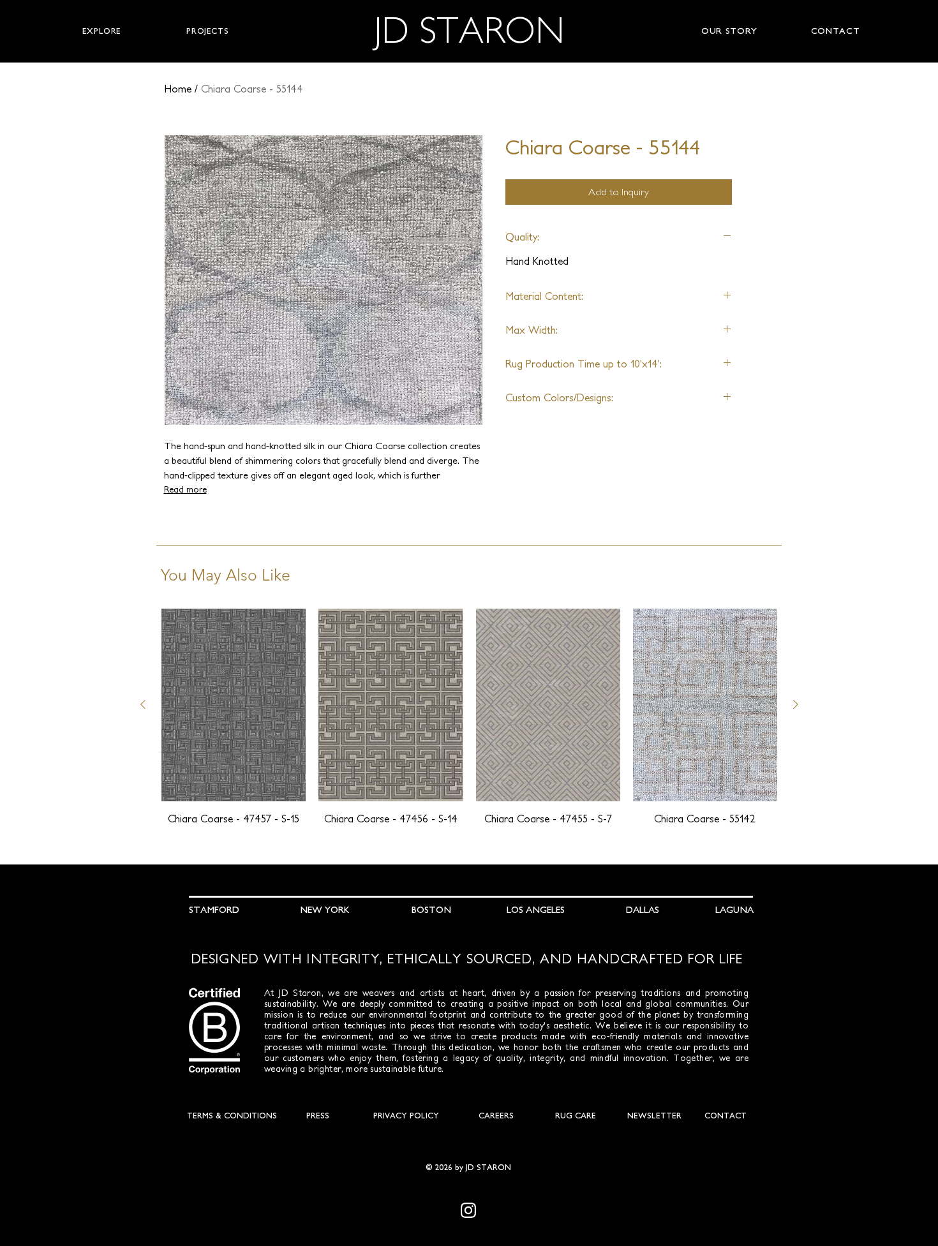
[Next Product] (795, 704)
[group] (469, 724)
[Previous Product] (143, 704)
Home (177, 88)
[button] (102, 31)
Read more (185, 489)
